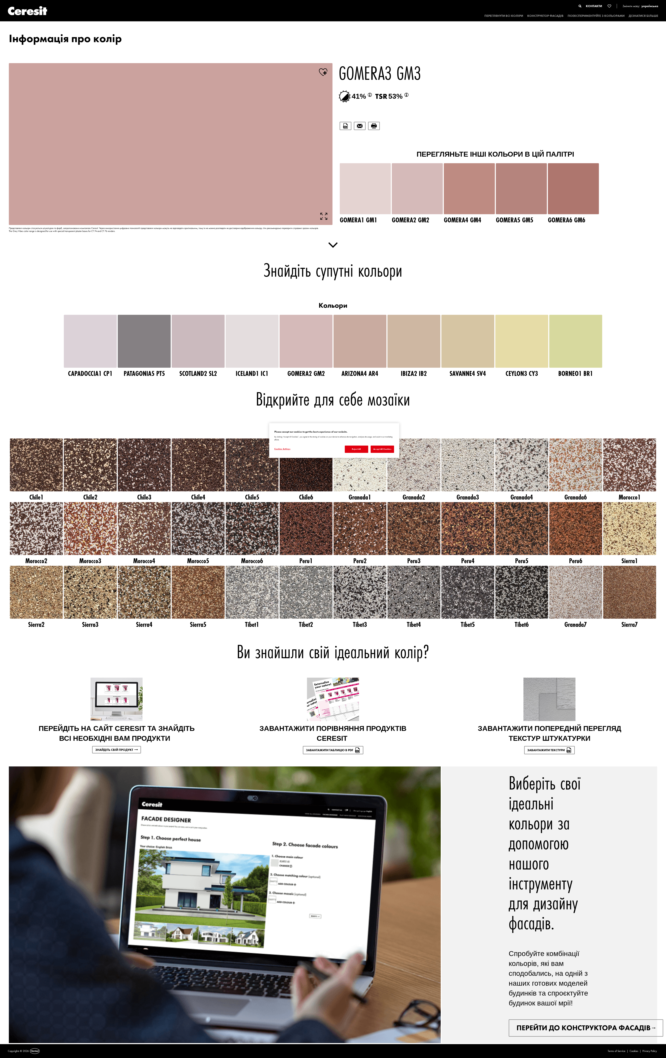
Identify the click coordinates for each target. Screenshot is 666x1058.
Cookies (634, 1051)
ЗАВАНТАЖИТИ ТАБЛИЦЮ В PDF (329, 750)
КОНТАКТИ (594, 6)
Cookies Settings (282, 449)
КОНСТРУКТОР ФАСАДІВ (545, 16)
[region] (334, 440)
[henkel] (35, 1051)
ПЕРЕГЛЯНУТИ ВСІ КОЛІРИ (503, 16)
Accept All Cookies (382, 449)
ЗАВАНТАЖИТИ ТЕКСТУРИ (546, 750)
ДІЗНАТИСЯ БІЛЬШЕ (643, 16)
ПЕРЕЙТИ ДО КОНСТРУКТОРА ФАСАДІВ (583, 1028)
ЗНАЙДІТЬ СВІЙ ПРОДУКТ (114, 750)
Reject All (356, 449)
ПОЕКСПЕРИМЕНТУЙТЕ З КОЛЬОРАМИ (596, 16)
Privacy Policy (649, 1051)
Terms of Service (616, 1051)
